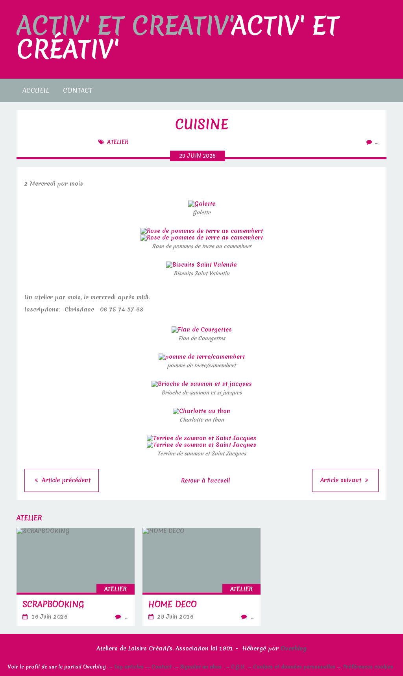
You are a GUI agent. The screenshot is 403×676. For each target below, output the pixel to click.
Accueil (35, 90)
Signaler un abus (201, 666)
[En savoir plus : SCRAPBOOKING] (76, 577)
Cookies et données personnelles (294, 666)
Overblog (294, 648)
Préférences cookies (368, 666)
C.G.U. (238, 666)
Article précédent (65, 480)
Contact (77, 90)
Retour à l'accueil (205, 480)
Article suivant (341, 480)
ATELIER (117, 142)
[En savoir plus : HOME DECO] (201, 577)
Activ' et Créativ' (178, 37)
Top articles (129, 666)
